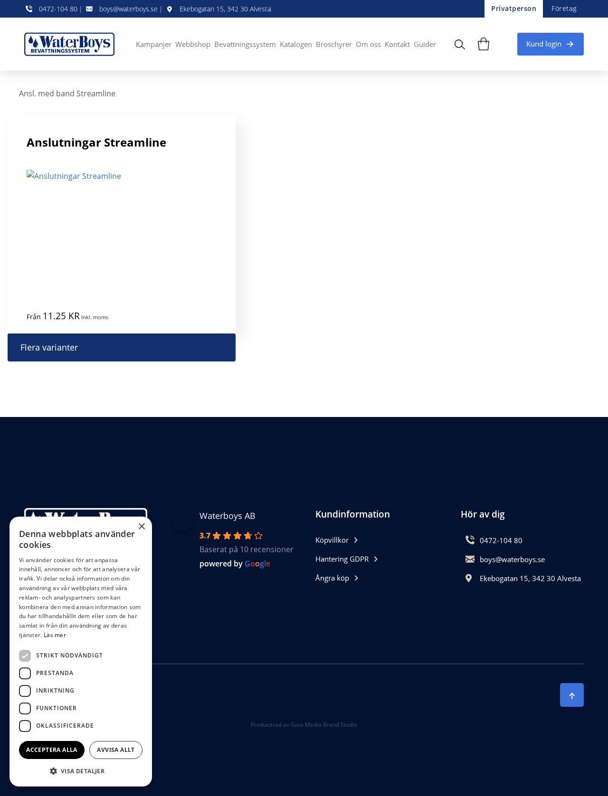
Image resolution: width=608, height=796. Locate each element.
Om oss (368, 44)
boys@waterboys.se (128, 9)
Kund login (543, 43)
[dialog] (81, 652)
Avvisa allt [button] (115, 750)
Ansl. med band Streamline (67, 93)
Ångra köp (332, 578)
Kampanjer (153, 44)
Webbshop (192, 44)
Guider (425, 44)
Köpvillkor (332, 540)
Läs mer (55, 635)
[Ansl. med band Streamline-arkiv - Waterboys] (71, 44)
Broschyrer (334, 44)
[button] (80, 771)
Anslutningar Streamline (96, 142)
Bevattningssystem (245, 44)
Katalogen (296, 44)
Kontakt (397, 44)
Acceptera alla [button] (51, 750)
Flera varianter (49, 347)
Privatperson (513, 8)
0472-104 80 (58, 9)
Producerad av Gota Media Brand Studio (304, 725)
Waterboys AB (228, 515)
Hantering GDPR (342, 559)
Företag (564, 8)
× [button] (141, 526)
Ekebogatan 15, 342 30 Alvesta (225, 9)
